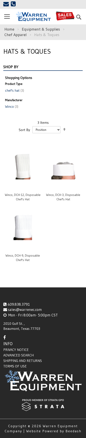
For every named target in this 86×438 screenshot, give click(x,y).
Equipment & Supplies (41, 29)
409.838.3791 (18, 304)
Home (9, 29)
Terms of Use (15, 366)
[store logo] (33, 16)
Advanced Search (18, 355)
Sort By (24, 129)
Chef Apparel (16, 34)
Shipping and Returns (22, 360)
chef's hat (14, 90)
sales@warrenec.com (25, 309)
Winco (11, 106)
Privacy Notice (16, 349)
